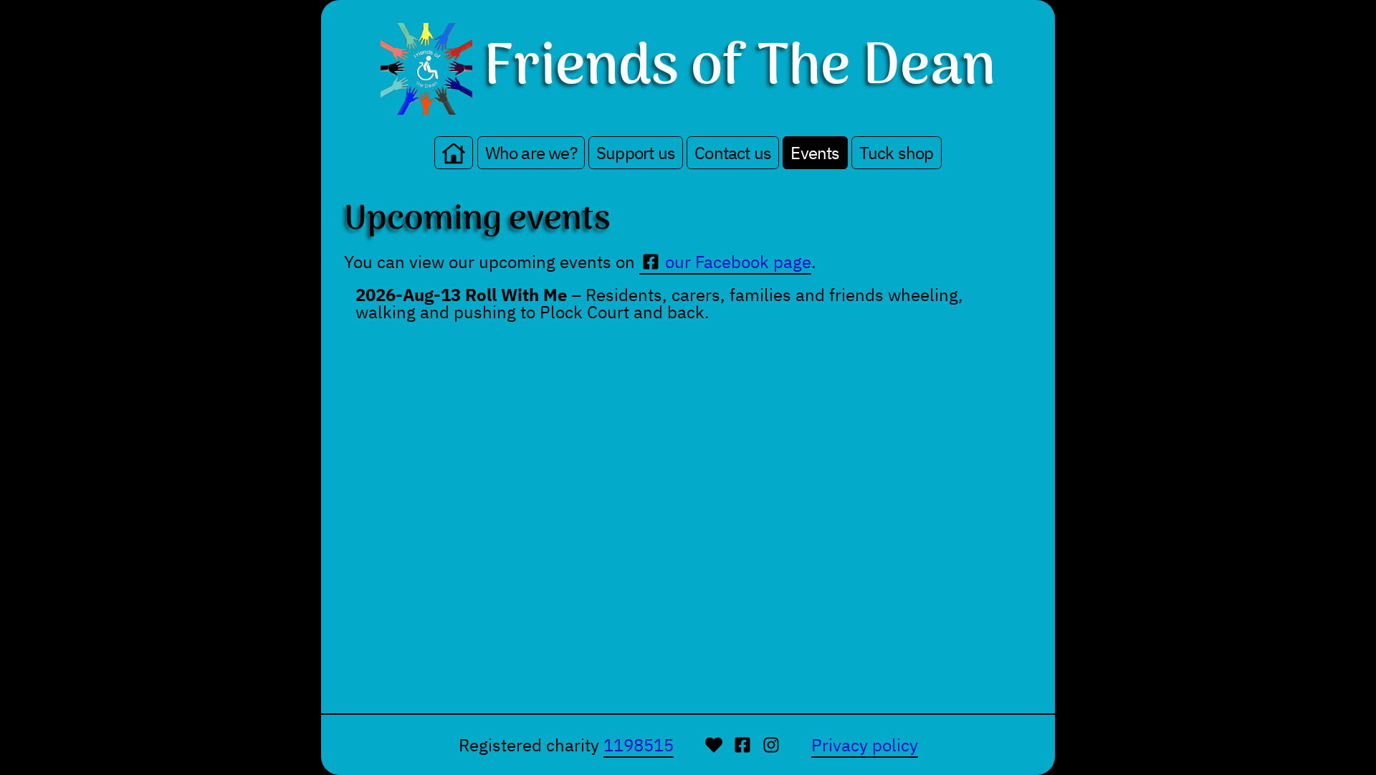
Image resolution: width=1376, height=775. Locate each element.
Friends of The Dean (739, 69)
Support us (635, 152)
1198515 (638, 744)
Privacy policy (864, 744)
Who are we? (531, 152)
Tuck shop (896, 152)
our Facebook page (738, 261)
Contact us (732, 152)
